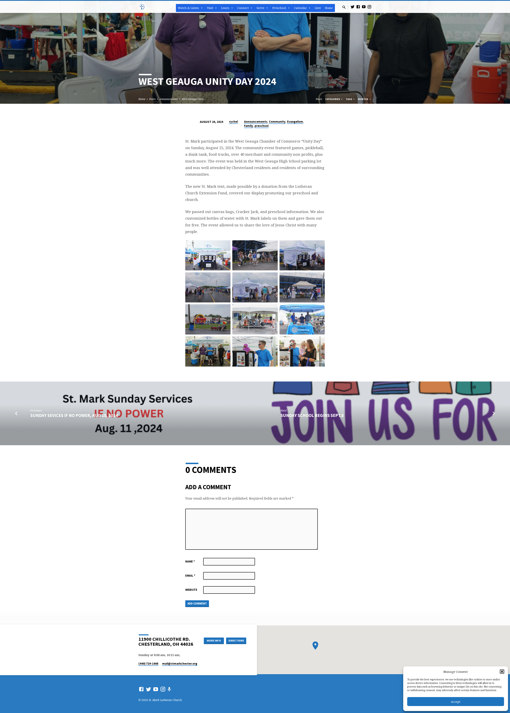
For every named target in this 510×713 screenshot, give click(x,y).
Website (191, 590)
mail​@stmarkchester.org (179, 663)
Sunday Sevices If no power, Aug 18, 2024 (74, 415)
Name (190, 561)
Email (190, 575)
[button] (502, 672)
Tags (349, 99)
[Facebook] (358, 7)
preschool (262, 126)
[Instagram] (369, 7)
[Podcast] (169, 689)
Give (318, 8)
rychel (233, 121)
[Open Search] (344, 7)
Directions (236, 640)
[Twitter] (352, 7)
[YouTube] (364, 7)
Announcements (169, 99)
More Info (214, 640)
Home (329, 8)
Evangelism (295, 121)
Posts (152, 99)
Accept (455, 702)
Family (248, 126)
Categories (332, 99)
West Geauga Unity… (194, 99)
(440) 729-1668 (148, 663)
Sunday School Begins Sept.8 (312, 415)
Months (363, 99)
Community (277, 121)
